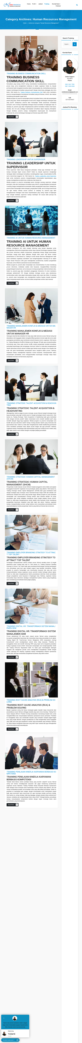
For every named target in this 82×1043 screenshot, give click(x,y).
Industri (29, 399)
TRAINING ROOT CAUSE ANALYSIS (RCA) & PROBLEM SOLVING (31, 701)
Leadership (30, 156)
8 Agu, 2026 (11, 154)
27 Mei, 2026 (11, 621)
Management (30, 322)
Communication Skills (14, 70)
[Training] (47, 4)
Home (25, 23)
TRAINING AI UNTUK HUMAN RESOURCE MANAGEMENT (31, 238)
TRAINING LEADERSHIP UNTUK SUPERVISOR (26, 159)
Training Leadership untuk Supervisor (45, 176)
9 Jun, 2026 (11, 471)
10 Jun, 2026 (11, 398)
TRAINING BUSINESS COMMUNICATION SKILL (26, 74)
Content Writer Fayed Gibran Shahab (20, 66)
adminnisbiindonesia (15, 318)
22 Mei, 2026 (11, 766)
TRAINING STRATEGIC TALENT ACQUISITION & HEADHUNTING (31, 404)
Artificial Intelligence (14, 234)
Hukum (10, 696)
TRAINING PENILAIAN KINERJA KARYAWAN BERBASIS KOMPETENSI (31, 773)
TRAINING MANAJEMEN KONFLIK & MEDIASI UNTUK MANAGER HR (31, 327)
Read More (11, 117)
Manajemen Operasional (46, 696)
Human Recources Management (30, 70)
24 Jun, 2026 (11, 320)
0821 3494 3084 (69, 86)
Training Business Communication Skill (31, 92)
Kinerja (33, 622)
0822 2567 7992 (69, 84)
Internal (34, 399)
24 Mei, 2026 (11, 694)
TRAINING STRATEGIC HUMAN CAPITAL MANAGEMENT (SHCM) (31, 478)
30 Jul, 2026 (11, 232)
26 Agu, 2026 (11, 68)
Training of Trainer (40, 322)
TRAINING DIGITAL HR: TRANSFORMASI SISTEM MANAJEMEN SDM (31, 627)
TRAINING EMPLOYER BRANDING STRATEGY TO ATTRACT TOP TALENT (31, 553)
